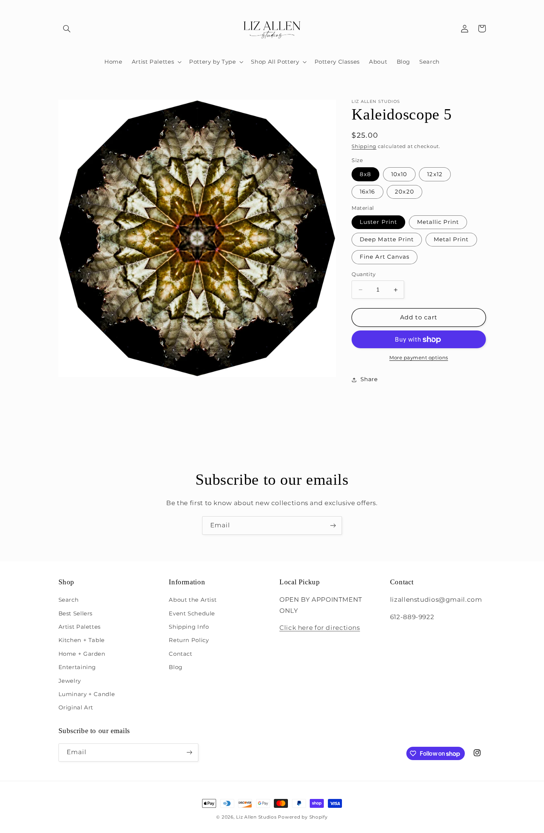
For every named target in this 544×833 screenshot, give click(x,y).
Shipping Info (189, 627)
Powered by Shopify (303, 817)
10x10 (399, 174)
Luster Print (378, 222)
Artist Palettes (79, 627)
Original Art (76, 707)
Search (68, 600)
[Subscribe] (333, 525)
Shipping (364, 146)
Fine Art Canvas (384, 257)
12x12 (434, 174)
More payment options (418, 357)
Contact (180, 654)
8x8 (365, 174)
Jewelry (69, 681)
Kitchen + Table (81, 640)
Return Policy (189, 640)
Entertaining (77, 667)
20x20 (404, 191)
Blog (175, 667)
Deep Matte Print (387, 239)
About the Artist (192, 600)
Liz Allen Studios (256, 817)
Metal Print (451, 239)
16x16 (367, 191)
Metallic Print (438, 222)
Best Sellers (75, 613)
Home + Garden (81, 654)
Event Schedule (192, 613)
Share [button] (368, 379)
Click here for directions (319, 627)
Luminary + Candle (86, 694)
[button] (66, 28)
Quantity (364, 275)
